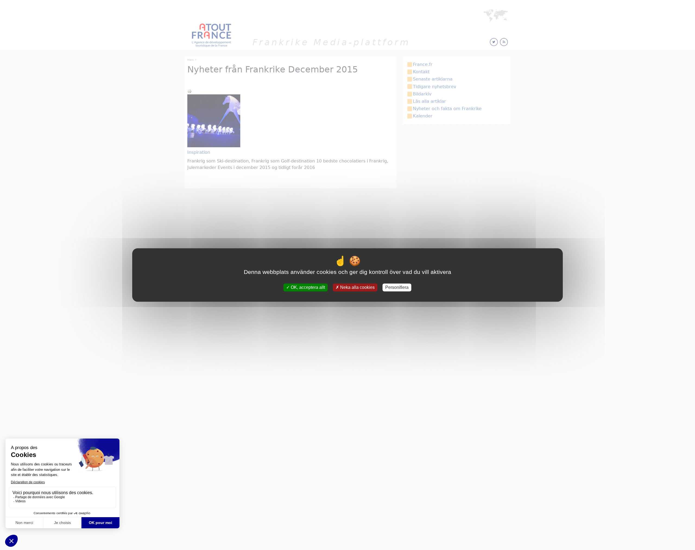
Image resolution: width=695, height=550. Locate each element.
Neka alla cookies (357, 287)
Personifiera (397, 287)
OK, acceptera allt (307, 287)
